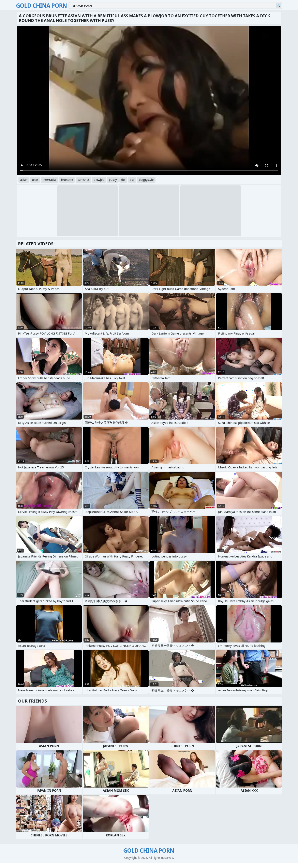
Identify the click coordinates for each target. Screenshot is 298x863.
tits (123, 180)
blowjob (99, 180)
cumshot (83, 180)
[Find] (278, 5)
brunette (67, 180)
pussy (113, 180)
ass (132, 180)
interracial (50, 180)
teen (35, 180)
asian (24, 180)
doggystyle (146, 180)
